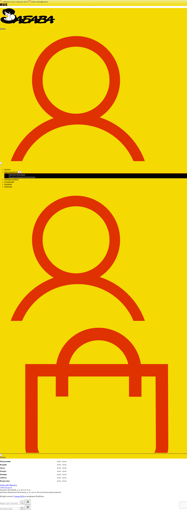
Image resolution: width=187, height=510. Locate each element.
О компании (9, 182)
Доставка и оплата (11, 179)
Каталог (7, 169)
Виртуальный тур (11, 172)
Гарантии (8, 184)
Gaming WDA (19, 496)
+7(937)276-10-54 (6, 487)
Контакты (8, 186)
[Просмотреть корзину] (93, 452)
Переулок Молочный (17, 175)
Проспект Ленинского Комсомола (22, 177)
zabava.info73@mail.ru (8, 485)
